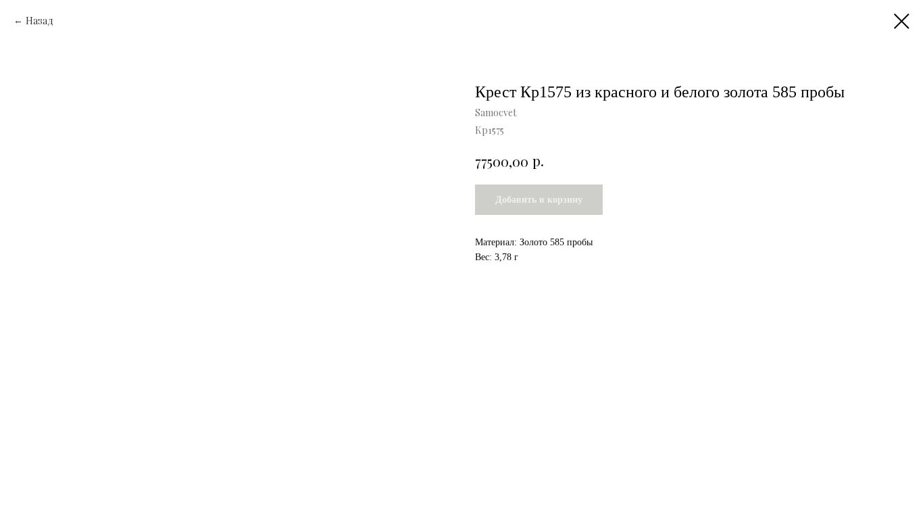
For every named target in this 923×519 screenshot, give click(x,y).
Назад (40, 20)
